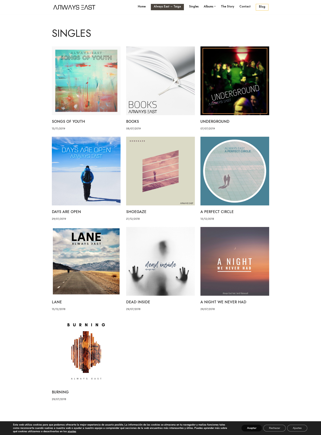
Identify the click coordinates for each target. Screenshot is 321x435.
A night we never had (223, 302)
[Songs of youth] (86, 80)
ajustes (72, 431)
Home (142, 6)
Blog (262, 6)
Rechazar (274, 428)
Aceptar (251, 428)
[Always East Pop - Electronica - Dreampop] (75, 7)
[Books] (160, 80)
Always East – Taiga (167, 6)
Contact (245, 6)
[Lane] (86, 261)
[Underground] (234, 80)
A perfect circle (217, 212)
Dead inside (138, 302)
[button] (215, 6)
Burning (60, 392)
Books (132, 121)
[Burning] (86, 351)
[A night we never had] (234, 261)
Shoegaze (136, 212)
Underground (214, 121)
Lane (57, 302)
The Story (227, 6)
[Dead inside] (160, 261)
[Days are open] (86, 171)
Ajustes (297, 428)
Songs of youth (68, 121)
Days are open (66, 212)
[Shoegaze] (160, 171)
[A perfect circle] (234, 171)
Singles (194, 6)
